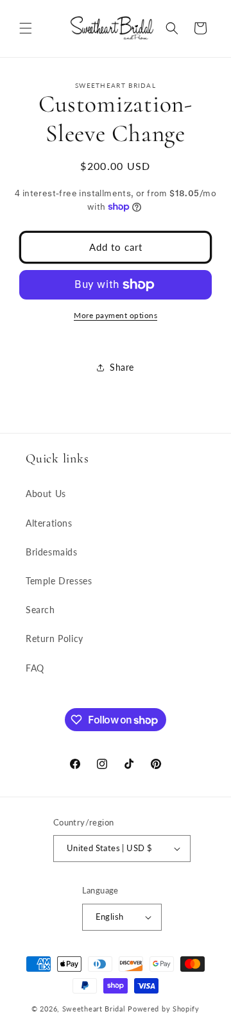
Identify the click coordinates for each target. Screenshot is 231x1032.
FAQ (35, 668)
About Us (46, 493)
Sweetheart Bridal (94, 1008)
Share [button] (122, 367)
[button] (26, 28)
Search (40, 609)
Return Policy (54, 638)
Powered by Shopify (164, 1008)
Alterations (49, 523)
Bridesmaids (52, 551)
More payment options (115, 315)
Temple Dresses (59, 580)
